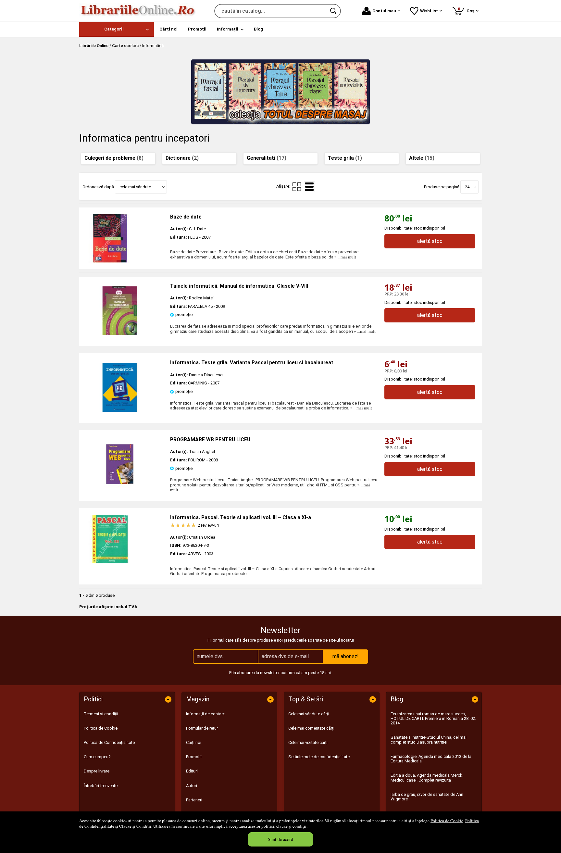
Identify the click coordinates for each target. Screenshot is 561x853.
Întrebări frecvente (101, 785)
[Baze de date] (125, 238)
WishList (429, 10)
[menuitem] (116, 29)
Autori (191, 785)
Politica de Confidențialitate (109, 742)
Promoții (194, 756)
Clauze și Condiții (135, 826)
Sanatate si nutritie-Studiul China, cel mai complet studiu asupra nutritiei (429, 739)
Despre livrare (96, 771)
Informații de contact (205, 713)
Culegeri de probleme (113, 158)
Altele (421, 158)
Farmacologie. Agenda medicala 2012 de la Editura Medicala (431, 758)
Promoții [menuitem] (197, 29)
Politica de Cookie (446, 820)
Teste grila (345, 158)
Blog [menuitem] (258, 29)
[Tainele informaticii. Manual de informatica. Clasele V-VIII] (119, 333)
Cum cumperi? (97, 756)
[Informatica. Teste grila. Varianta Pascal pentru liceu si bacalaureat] (119, 410)
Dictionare (182, 158)
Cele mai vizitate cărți (308, 742)
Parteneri (194, 799)
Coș (467, 10)
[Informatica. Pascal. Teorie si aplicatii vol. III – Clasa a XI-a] (125, 539)
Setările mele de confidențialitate (319, 756)
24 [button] (467, 186)
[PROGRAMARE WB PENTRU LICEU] (119, 487)
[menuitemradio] (296, 186)
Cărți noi (193, 742)
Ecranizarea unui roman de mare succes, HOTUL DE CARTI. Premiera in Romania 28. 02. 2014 (433, 718)
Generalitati (266, 158)
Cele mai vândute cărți (308, 713)
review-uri (208, 525)
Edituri (192, 771)
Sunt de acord (280, 839)
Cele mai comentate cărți (311, 728)
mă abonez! (345, 656)
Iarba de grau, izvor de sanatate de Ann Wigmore (427, 796)
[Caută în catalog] (334, 11)
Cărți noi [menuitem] (168, 29)
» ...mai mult (344, 257)
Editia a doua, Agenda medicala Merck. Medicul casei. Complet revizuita (427, 777)
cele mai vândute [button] (135, 186)
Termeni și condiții (101, 713)
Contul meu (384, 10)
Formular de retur (202, 728)
